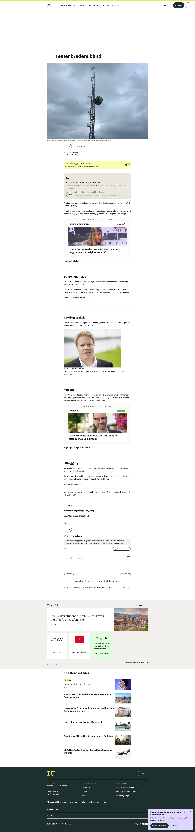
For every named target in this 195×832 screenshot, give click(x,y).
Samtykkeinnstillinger (125, 787)
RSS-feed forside (88, 783)
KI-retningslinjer (122, 796)
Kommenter (81, 146)
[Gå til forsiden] (49, 5)
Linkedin (84, 792)
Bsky (83, 796)
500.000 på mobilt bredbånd (76, 516)
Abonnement (52, 810)
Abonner (178, 5)
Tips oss (143, 773)
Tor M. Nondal (53, 794)
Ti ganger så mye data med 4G (77, 448)
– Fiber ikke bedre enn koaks (76, 298)
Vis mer (70, 194)
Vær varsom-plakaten (79, 802)
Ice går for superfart (73, 484)
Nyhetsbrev (121, 783)
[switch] (127, 164)
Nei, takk (174, 825)
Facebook (85, 787)
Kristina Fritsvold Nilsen (57, 786)
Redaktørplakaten (98, 802)
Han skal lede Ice (71, 261)
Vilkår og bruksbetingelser (127, 792)
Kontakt (50, 816)
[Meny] (188, 5)
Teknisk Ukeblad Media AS (65, 824)
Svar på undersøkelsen (159, 825)
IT (56, 50)
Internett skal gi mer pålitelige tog (79, 511)
